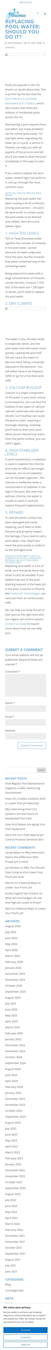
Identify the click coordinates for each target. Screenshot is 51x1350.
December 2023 (15, 1099)
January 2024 (13, 1093)
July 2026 (10, 932)
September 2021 (15, 1253)
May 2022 (11, 1212)
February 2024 (14, 1087)
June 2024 (11, 1075)
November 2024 (15, 1051)
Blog (39, 43)
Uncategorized (14, 1290)
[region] (25, 1326)
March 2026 (12, 956)
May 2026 (11, 944)
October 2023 (13, 1111)
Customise (25, 1337)
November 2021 (15, 1241)
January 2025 (13, 1039)
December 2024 (15, 1045)
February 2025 (14, 1033)
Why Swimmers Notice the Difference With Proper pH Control (25, 857)
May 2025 (11, 1015)
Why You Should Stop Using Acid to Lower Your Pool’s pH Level (24, 872)
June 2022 (11, 1206)
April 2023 (11, 1146)
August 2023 (13, 1122)
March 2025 (12, 1027)
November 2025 (15, 980)
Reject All (25, 1344)
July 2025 (10, 1003)
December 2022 (15, 1170)
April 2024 (11, 1081)
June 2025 (11, 1009)
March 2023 (12, 1152)
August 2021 (13, 1259)
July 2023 (10, 1128)
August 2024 (13, 1069)
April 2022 (11, 1218)
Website (10, 730)
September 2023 (15, 1116)
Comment (12, 671)
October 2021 (13, 1247)
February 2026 (14, 962)
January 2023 (13, 1164)
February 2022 (14, 1230)
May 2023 (11, 1140)
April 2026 (11, 950)
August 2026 (13, 926)
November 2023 (15, 1105)
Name (10, 703)
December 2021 (15, 1236)
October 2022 (13, 1182)
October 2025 (13, 985)
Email (9, 717)
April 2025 (11, 1021)
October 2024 (13, 1057)
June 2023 (11, 1134)
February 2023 (14, 1158)
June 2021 (11, 1271)
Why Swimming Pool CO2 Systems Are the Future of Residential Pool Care (21, 813)
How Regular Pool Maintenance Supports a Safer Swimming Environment (24, 788)
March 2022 (12, 1224)
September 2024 (15, 1063)
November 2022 (15, 1176)
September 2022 (15, 1188)
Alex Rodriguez (14, 43)
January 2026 (13, 968)
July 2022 (10, 1200)
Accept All (25, 1330)
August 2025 (13, 997)
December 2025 (15, 974)
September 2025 (15, 991)
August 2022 (13, 1194)
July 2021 (10, 1265)
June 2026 (11, 938)
